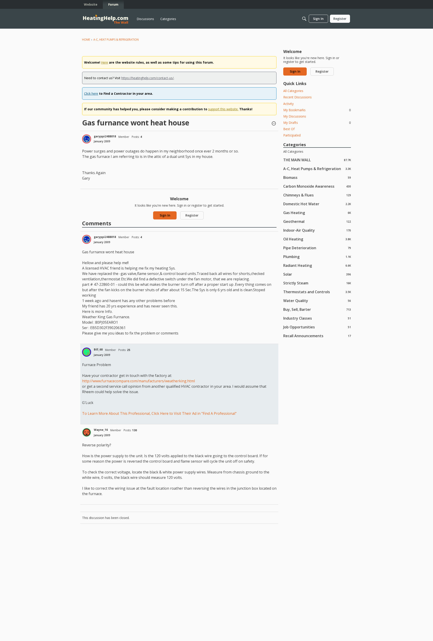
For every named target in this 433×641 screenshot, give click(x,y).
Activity (288, 103)
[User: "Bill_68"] (86, 352)
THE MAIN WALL (317, 159)
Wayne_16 (101, 430)
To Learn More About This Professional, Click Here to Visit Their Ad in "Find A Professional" (159, 413)
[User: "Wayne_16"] (86, 432)
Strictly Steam (317, 283)
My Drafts (317, 122)
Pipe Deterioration (317, 247)
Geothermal (317, 221)
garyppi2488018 (105, 136)
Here (104, 62)
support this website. (223, 109)
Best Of (289, 129)
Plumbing (317, 256)
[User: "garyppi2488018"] (86, 138)
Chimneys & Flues (317, 195)
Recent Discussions (297, 97)
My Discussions (294, 116)
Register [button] (191, 215)
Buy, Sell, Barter (317, 309)
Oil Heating (317, 239)
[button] (273, 124)
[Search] (304, 19)
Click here (91, 93)
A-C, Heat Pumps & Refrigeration (317, 168)
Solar (317, 274)
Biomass (317, 177)
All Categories (293, 91)
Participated (292, 135)
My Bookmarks (317, 110)
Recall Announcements (317, 335)
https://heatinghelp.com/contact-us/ (147, 78)
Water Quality (317, 300)
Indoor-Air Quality (317, 230)
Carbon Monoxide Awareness (317, 186)
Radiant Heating (317, 265)
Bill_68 (98, 349)
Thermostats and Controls (317, 291)
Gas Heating (317, 212)
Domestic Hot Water (317, 203)
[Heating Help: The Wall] (105, 19)
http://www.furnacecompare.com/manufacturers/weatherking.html (138, 380)
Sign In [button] (165, 215)
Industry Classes (317, 318)
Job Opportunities (317, 327)
